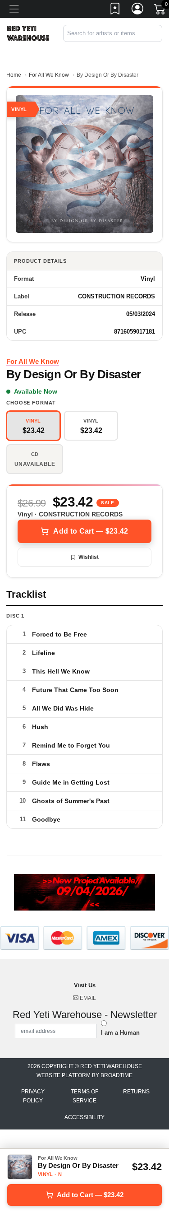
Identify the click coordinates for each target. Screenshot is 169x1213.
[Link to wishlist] (115, 10)
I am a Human (120, 1032)
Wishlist (88, 557)
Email (87, 998)
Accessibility (84, 1117)
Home (13, 75)
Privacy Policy (33, 1096)
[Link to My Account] (138, 10)
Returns (136, 1091)
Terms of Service (84, 1096)
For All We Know (49, 75)
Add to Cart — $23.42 (90, 531)
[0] (160, 10)
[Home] (28, 32)
